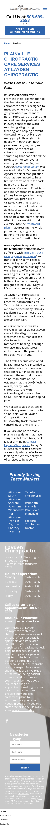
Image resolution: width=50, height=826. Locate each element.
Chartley (13, 528)
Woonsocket (16, 510)
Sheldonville (33, 496)
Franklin (13, 521)
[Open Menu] (45, 8)
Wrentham (15, 531)
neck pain (29, 256)
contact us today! (23, 710)
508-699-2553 (32, 18)
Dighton (13, 524)
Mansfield (31, 513)
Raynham (14, 506)
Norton (30, 528)
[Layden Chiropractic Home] (25, 7)
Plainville (30, 506)
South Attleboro (14, 497)
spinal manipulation (26, 167)
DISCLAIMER (23, 793)
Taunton (31, 492)
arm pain (29, 252)
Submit (25, 767)
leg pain (16, 256)
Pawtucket (32, 510)
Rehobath (31, 503)
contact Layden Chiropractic (20, 443)
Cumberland (33, 524)
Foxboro (30, 521)
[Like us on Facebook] (7, 722)
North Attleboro (14, 515)
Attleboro (14, 492)
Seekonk (13, 503)
